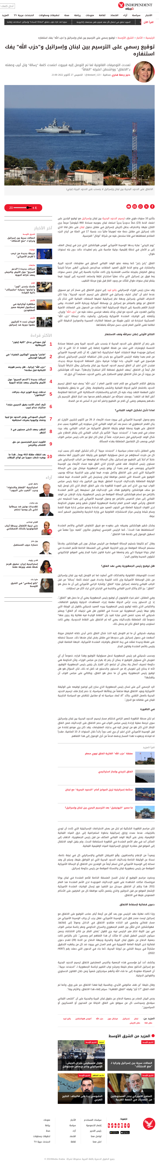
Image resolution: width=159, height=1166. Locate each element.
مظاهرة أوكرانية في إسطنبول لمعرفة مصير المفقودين (23, 307)
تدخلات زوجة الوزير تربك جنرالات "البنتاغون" (29, 393)
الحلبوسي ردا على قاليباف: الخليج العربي (82, 1098)
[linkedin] (115, 1125)
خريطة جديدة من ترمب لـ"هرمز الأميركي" (23, 255)
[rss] (109, 1125)
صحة (66, 15)
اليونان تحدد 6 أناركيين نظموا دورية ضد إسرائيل (22, 323)
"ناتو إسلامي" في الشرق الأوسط (24, 584)
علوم (33, 282)
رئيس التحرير (95, 1131)
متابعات (32, 265)
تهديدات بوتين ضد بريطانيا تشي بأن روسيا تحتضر (23, 508)
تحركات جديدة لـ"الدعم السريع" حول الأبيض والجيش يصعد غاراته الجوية (20, 272)
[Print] (128, 206)
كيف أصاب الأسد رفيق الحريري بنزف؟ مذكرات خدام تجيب (26, 406)
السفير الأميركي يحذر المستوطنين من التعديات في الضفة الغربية (131, 1098)
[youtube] (119, 1125)
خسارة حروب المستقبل (25, 545)
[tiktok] (112, 1125)
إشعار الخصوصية (93, 1125)
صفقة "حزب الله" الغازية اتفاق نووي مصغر (109, 754)
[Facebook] (128, 1125)
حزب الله (71, 311)
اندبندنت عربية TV (24, 15)
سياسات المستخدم (92, 1120)
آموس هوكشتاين (83, 1018)
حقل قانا (148, 1022)
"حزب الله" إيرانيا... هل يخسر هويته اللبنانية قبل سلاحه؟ (27, 368)
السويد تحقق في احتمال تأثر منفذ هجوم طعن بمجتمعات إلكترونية (120, 22)
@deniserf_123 (92, 74)
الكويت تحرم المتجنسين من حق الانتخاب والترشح (29, 443)
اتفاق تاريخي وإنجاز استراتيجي (115, 772)
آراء (125, 15)
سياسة (136, 15)
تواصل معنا (96, 1136)
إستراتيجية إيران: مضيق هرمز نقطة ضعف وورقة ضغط (22, 565)
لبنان (82, 227)
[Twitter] (125, 1125)
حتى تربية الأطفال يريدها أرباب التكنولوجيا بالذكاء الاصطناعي (21, 527)
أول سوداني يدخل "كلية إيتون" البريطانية (29, 343)
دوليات (32, 249)
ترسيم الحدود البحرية (113, 218)
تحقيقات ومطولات (49, 15)
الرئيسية (150, 37)
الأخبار (148, 15)
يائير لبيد (112, 290)
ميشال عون (113, 1018)
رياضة (77, 15)
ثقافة (102, 15)
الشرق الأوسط (126, 37)
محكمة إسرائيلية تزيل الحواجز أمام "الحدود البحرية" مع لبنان (99, 790)
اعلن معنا (97, 1142)
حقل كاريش (135, 1022)
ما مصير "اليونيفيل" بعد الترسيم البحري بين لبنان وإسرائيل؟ (99, 808)
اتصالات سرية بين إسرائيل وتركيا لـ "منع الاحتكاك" (131, 1064)
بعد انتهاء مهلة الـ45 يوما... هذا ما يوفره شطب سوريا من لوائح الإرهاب (26, 456)
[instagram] (122, 1125)
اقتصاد (114, 15)
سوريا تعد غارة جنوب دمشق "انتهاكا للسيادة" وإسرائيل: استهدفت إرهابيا (53, 22)
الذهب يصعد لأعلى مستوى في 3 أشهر (28, 431)
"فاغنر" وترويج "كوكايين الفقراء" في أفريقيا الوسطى (26, 356)
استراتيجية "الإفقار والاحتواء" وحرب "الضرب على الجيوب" (22, 489)
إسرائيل (86, 218)
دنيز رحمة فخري (120, 74)
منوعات (90, 15)
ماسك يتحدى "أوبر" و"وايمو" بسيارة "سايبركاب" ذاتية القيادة (20, 289)
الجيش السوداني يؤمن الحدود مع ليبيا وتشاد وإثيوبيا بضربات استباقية (25, 418)
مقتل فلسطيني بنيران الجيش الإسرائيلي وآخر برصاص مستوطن (82, 1064)
